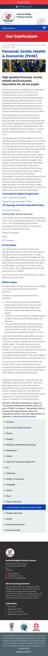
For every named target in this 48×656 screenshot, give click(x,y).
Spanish (9, 519)
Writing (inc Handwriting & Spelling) (20, 445)
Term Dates (12, 606)
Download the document (24, 416)
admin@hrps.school (24, 7)
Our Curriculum (22, 45)
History (9, 490)
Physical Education (13, 502)
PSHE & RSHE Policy (11, 210)
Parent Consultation (10, 232)
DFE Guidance (8, 240)
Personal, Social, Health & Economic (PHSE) (23, 507)
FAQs (4, 236)
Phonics (9, 433)
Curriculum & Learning (16, 612)
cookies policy (24, 648)
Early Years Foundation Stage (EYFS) (20, 462)
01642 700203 (25, 2)
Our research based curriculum (18, 428)
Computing (10, 473)
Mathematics (11, 450)
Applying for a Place (15, 609)
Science (9, 456)
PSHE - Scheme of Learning (14, 197)
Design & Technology (15, 479)
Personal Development (15, 524)
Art (7, 467)
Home (13, 45)
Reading (9, 439)
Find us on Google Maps (17, 578)
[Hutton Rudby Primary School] (8, 18)
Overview (10, 422)
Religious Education (14, 513)
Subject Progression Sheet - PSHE (17, 201)
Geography (10, 485)
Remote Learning (13, 530)
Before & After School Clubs (18, 614)
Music (8, 496)
